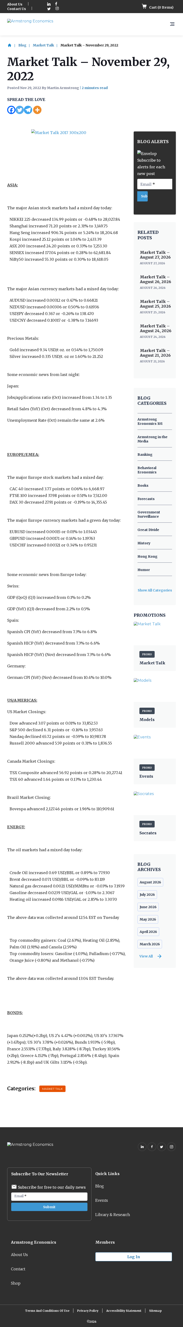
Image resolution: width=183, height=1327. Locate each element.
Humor (143, 570)
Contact (18, 1269)
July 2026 (147, 894)
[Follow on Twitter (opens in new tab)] (49, 9)
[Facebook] (11, 110)
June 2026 (148, 907)
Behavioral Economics (147, 470)
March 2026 (150, 944)
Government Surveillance (148, 514)
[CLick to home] (12, 45)
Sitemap (155, 1310)
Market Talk (43, 45)
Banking (144, 454)
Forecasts (146, 499)
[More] (37, 110)
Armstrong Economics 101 (150, 421)
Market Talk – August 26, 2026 (155, 279)
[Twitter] (19, 110)
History (143, 543)
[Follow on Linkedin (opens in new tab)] (49, 4)
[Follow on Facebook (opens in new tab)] (56, 4)
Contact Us (16, 9)
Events (101, 1200)
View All (146, 956)
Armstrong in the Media (152, 439)
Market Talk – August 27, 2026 (155, 255)
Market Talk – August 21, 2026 (155, 353)
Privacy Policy (87, 1310)
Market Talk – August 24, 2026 (155, 328)
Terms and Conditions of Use (47, 1310)
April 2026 (148, 932)
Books (142, 485)
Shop (15, 1283)
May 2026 (148, 919)
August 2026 (150, 882)
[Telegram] (28, 110)
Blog (22, 45)
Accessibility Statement (123, 1310)
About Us (14, 4)
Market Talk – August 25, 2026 (155, 304)
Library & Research (112, 1214)
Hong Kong (147, 556)
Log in (133, 1256)
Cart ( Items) (160, 7)
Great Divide (148, 530)
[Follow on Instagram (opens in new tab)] (57, 9)
